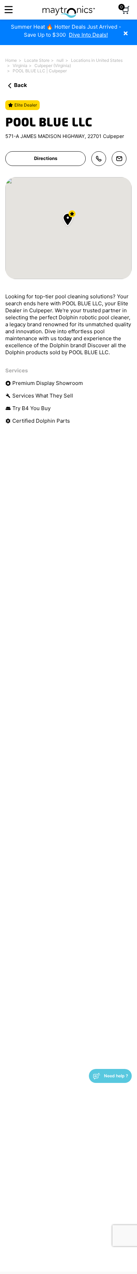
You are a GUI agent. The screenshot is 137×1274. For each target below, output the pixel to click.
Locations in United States (97, 60)
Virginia (20, 65)
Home (11, 60)
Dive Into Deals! (88, 34)
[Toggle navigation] (8, 9)
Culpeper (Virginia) (52, 65)
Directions (45, 158)
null (60, 60)
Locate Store (37, 60)
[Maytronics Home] (69, 8)
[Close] (130, 30)
